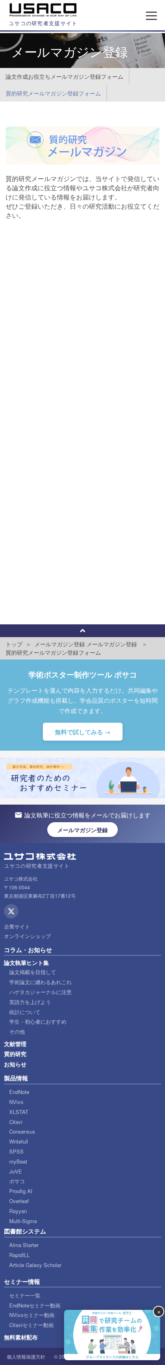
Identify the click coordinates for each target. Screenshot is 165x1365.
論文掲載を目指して (32, 972)
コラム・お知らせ (28, 949)
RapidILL (19, 1255)
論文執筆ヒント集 (26, 962)
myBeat (18, 1161)
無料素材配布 (21, 1337)
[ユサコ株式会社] (43, 10)
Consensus (22, 1131)
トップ (14, 644)
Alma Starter (23, 1245)
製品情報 (16, 1078)
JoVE (15, 1171)
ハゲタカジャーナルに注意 (40, 992)
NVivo (16, 1102)
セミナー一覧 (24, 1295)
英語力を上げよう (30, 1002)
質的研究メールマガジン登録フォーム (53, 93)
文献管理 (15, 1044)
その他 (17, 1031)
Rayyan (18, 1211)
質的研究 (15, 1054)
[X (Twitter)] (11, 911)
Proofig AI (20, 1191)
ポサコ (17, 1181)
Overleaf (19, 1201)
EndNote (19, 1092)
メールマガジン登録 (59, 644)
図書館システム (25, 1231)
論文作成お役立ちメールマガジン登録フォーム (64, 76)
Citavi (15, 1122)
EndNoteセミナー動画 (34, 1305)
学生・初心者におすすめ (37, 1021)
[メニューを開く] (151, 15)
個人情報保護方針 (26, 1356)
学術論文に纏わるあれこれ (40, 982)
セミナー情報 (22, 1281)
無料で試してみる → (83, 731)
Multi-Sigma (23, 1221)
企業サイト (17, 926)
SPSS (16, 1151)
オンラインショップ (27, 936)
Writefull (18, 1141)
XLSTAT (18, 1112)
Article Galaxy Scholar (35, 1265)
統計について (24, 1012)
